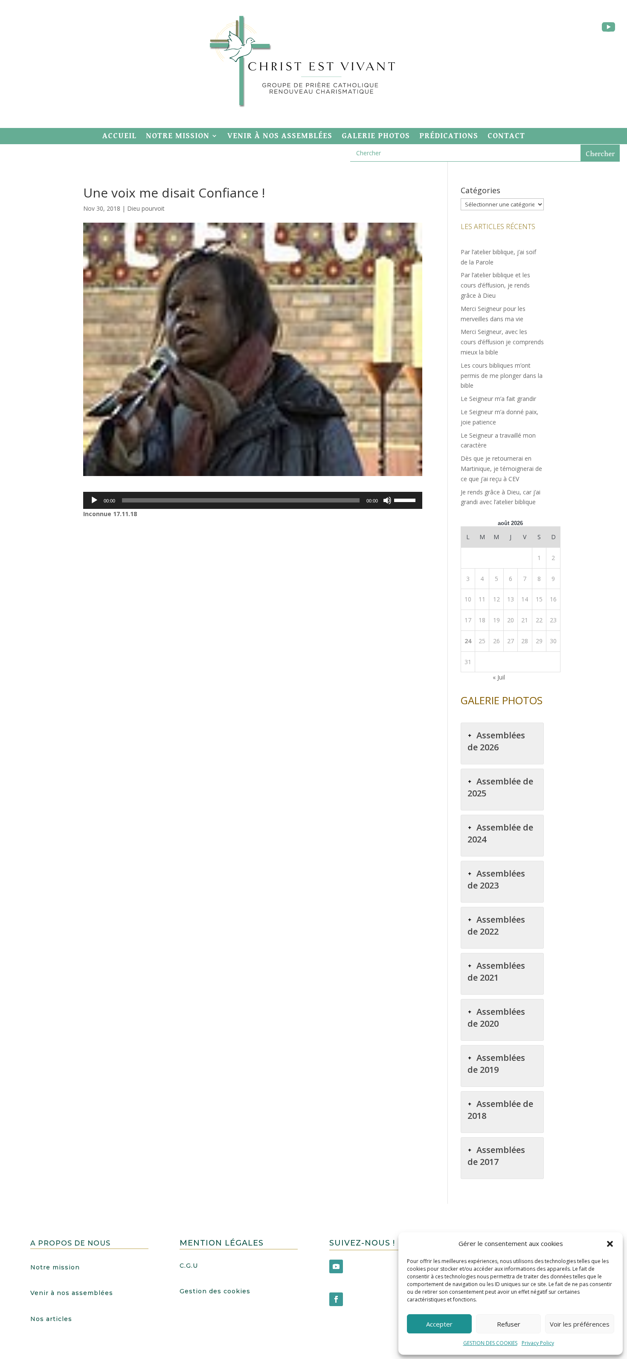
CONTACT (506, 135)
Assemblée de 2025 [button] (500, 787)
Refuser (508, 1324)
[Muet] (387, 500)
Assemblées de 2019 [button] (496, 1063)
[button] (610, 1244)
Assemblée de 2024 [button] (500, 833)
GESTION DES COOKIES (490, 1343)
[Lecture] (94, 500)
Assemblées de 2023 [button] (496, 879)
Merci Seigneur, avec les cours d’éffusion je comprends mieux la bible (502, 342)
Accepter (439, 1324)
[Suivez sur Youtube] (608, 27)
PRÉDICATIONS (448, 135)
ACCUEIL (119, 135)
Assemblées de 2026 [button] (496, 741)
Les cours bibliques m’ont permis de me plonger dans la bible (502, 375)
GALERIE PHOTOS (376, 135)
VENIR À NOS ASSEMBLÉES (279, 135)
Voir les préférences (580, 1324)
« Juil (499, 677)
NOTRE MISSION (177, 135)
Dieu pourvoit (146, 208)
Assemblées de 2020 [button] (496, 1017)
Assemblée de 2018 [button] (500, 1109)
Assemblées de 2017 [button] (496, 1155)
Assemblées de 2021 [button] (496, 971)
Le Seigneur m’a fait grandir (498, 399)
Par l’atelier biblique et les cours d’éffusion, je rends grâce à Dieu (495, 285)
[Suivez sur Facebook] (336, 1299)
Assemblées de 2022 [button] (496, 925)
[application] (252, 500)
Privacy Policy (538, 1343)
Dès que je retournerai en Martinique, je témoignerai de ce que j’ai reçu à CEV (501, 468)
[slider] (406, 499)
